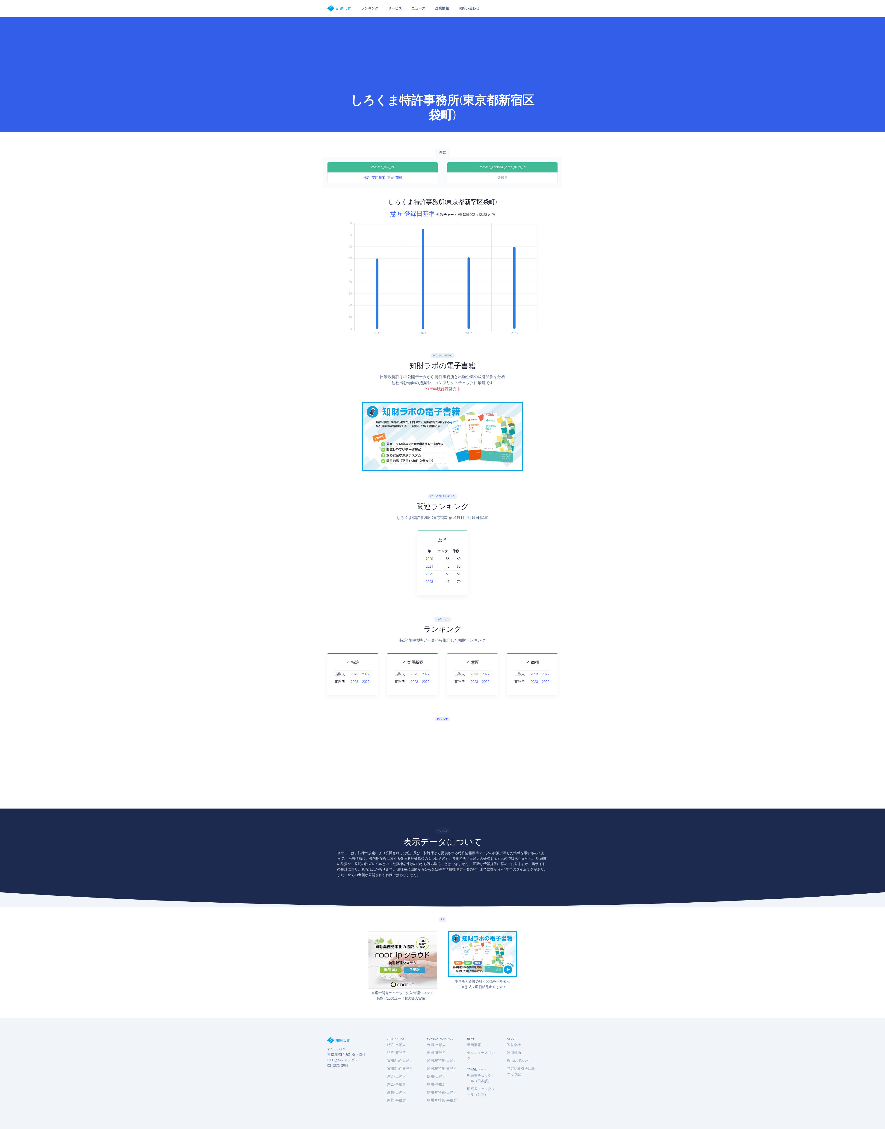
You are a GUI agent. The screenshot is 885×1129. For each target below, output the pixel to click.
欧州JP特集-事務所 (442, 1100)
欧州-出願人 (436, 1076)
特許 (366, 178)
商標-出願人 (396, 1092)
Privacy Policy (517, 1060)
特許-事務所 (396, 1053)
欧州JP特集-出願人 (442, 1092)
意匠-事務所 (396, 1084)
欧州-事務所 (436, 1084)
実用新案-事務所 (400, 1069)
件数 (442, 152)
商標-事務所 (396, 1100)
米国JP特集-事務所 (442, 1069)
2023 (429, 582)
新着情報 (474, 1045)
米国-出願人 (436, 1045)
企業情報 (442, 8)
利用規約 (514, 1053)
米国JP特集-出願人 (442, 1060)
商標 (398, 178)
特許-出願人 (396, 1045)
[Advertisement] (442, 58)
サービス (395, 8)
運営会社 (514, 1045)
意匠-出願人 (396, 1076)
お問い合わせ (469, 8)
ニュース (418, 8)
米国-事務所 (436, 1053)
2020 (429, 559)
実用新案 (378, 178)
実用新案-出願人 (400, 1060)
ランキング (369, 8)
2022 (429, 574)
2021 (429, 566)
